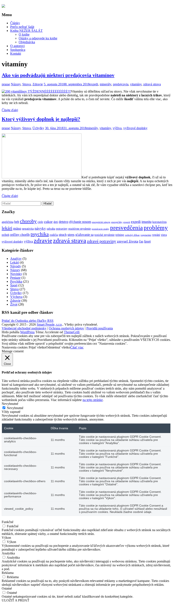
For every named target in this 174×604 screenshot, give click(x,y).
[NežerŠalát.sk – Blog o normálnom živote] (3, 6)
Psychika (16, 281)
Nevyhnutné (15, 408)
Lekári (14, 262)
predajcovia (120, 84)
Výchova (16, 297)
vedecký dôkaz (132, 235)
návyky (40, 228)
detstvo (63, 222)
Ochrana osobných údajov (66, 328)
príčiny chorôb (20, 235)
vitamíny (136, 84)
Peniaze (15, 277)
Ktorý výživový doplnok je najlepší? (41, 119)
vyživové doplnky (135, 128)
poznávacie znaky (100, 229)
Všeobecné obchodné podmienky (24, 328)
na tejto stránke (93, 400)
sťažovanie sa (84, 235)
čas (141, 241)
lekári (7, 228)
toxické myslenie (104, 234)
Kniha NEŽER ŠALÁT (26, 30)
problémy (156, 227)
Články (15, 23)
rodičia (54, 234)
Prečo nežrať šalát (22, 27)
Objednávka (27, 42)
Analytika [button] (8, 553)
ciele (40, 222)
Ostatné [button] (7, 588)
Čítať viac (77, 347)
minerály (105, 84)
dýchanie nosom (80, 222)
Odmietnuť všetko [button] (58, 347)
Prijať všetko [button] (37, 347)
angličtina (7, 222)
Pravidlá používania (99, 328)
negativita (28, 228)
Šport (13, 285)
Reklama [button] (8, 573)
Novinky (16, 274)
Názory (16, 84)
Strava (26, 84)
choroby (28, 221)
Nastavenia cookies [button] (15, 347)
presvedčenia (126, 227)
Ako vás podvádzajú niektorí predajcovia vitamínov (58, 75)
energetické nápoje (101, 222)
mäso (17, 228)
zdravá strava (152, 84)
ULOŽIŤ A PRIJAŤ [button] (15, 600)
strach (63, 235)
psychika (40, 234)
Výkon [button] (6, 537)
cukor (48, 221)
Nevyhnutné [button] (10, 403)
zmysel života (127, 241)
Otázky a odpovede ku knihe (38, 38)
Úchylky (38, 128)
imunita (147, 222)
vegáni (156, 234)
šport (147, 241)
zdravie (43, 240)
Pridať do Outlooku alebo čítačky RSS (27, 320)
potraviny (61, 228)
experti (126, 222)
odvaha (51, 228)
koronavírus (159, 222)
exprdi (94, 84)
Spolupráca (17, 49)
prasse (6, 84)
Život (13, 304)
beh (16, 222)
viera (164, 234)
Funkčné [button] (7, 522)
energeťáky (116, 222)
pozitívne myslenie (79, 228)
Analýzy (16, 258)
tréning (119, 234)
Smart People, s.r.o (49, 324)
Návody (15, 266)
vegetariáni (145, 235)
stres (70, 234)
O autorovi (17, 46)
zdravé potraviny (101, 241)
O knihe (24, 34)
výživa (117, 128)
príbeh (5, 234)
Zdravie (37, 84)
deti (55, 222)
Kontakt (15, 53)
